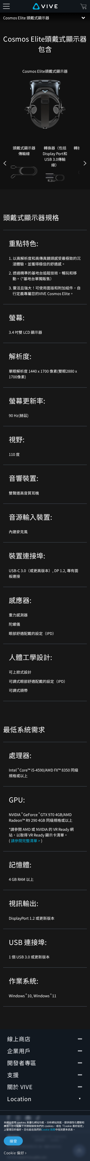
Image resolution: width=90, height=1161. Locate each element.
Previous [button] (5, 163)
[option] (24, 163)
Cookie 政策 (48, 1129)
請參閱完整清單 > (25, 840)
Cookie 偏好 (14, 1152)
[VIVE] (45, 6)
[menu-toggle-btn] (6, 6)
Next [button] (84, 163)
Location (19, 1099)
